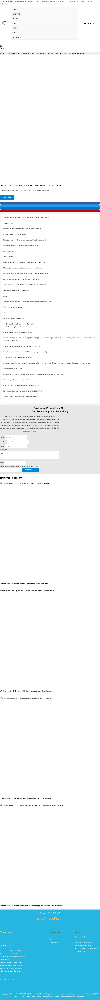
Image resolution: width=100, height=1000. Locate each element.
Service (15, 19)
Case (14, 32)
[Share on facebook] (50, 203)
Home (14, 9)
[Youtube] (85, 23)
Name (2, 437)
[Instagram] (93, 23)
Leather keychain (28, 53)
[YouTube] (5, 979)
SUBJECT (3, 442)
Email (2, 446)
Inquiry (7, 197)
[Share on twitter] (50, 205)
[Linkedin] (88, 23)
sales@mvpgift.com (50, 918)
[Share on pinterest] (50, 211)
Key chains (17, 53)
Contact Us (16, 37)
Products (16, 14)
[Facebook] (82, 23)
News (14, 28)
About (14, 23)
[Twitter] (90, 23)
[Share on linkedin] (50, 208)
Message (3, 450)
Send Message (30, 470)
